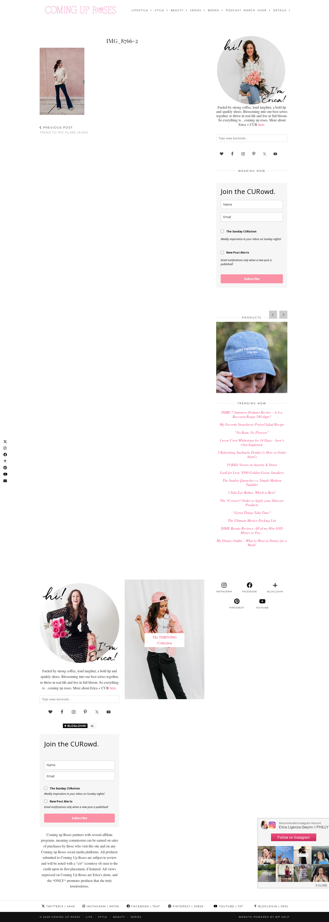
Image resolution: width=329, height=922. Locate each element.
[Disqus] (122, 196)
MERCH (249, 10)
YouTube (230, 906)
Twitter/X (60, 906)
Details (280, 10)
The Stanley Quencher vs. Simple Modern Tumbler (251, 482)
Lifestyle (140, 10)
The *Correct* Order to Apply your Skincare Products (252, 502)
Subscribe (252, 279)
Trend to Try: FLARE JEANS (64, 130)
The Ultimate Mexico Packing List (252, 520)
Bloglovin (272, 906)
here (261, 124)
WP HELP (282, 917)
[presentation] (273, 315)
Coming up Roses (65, 917)
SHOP (262, 10)
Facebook (145, 906)
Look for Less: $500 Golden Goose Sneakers (252, 472)
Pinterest (187, 906)
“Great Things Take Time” (252, 512)
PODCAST (233, 10)
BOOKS (213, 10)
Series (195, 10)
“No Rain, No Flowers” (252, 432)
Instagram (102, 906)
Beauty (177, 10)
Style (159, 10)
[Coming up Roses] (80, 10)
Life (89, 917)
